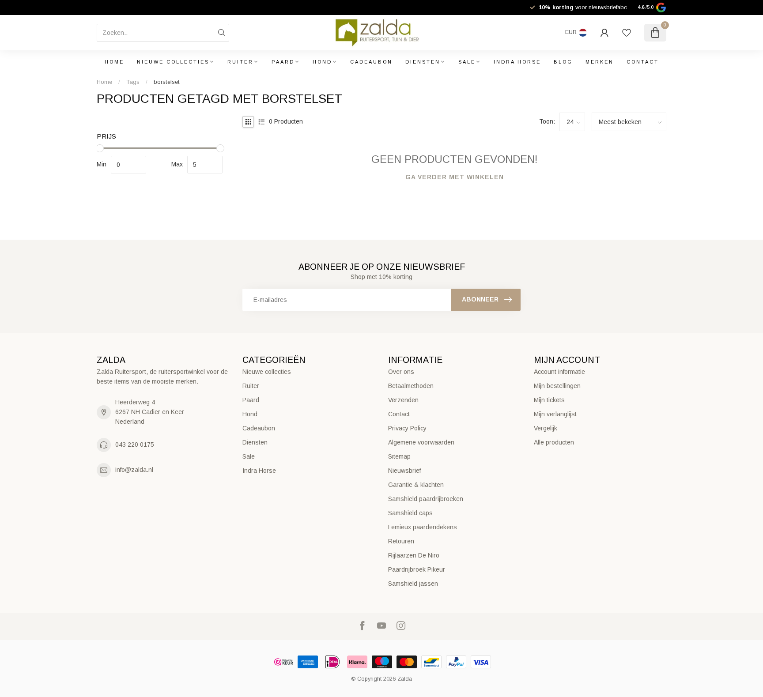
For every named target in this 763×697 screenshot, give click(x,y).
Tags (133, 82)
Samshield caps (410, 512)
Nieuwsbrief (404, 470)
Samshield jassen (413, 583)
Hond (322, 61)
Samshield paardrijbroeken (425, 498)
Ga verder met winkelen (454, 177)
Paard (283, 61)
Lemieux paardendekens (422, 527)
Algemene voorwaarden (421, 442)
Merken (599, 61)
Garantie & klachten (416, 484)
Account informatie (559, 371)
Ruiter (240, 61)
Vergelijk (545, 428)
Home (114, 61)
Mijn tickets (549, 399)
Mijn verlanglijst (555, 414)
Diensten (422, 61)
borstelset (167, 82)
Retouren (401, 541)
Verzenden (403, 399)
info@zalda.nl (134, 469)
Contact (643, 61)
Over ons (401, 371)
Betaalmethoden (411, 385)
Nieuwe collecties (173, 61)
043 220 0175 (134, 444)
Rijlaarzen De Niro (413, 555)
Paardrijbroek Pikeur (416, 569)
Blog (563, 61)
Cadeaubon (371, 61)
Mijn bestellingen (557, 385)
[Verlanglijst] (626, 32)
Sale (467, 61)
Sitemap (399, 456)
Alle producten (554, 442)
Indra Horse (517, 61)
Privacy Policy (407, 428)
